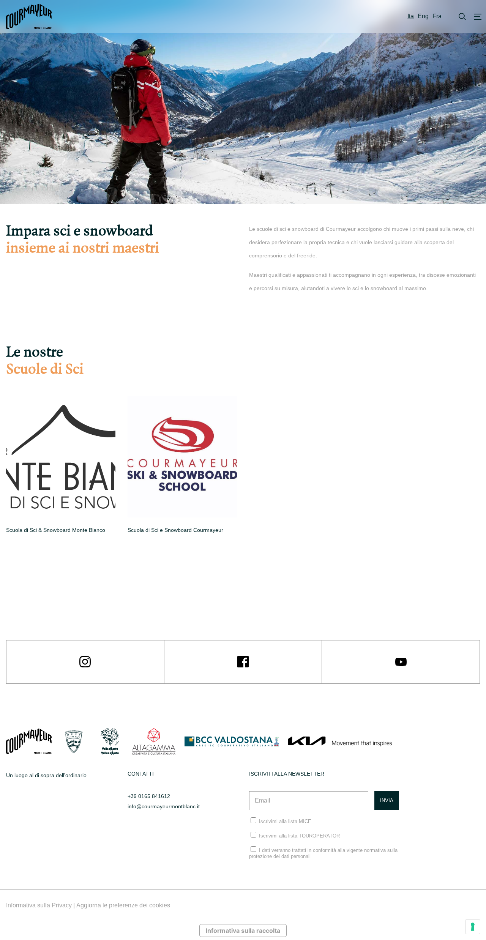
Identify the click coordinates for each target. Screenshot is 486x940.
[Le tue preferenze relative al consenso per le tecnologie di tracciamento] (472, 926)
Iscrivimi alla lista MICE (285, 821)
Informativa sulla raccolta (243, 930)
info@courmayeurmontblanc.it (164, 806)
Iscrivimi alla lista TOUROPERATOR (299, 836)
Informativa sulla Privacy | (41, 905)
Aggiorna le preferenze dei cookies (123, 905)
